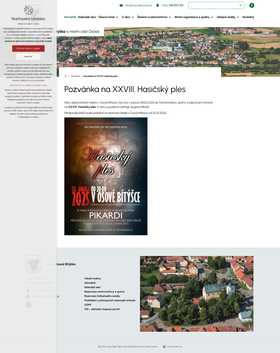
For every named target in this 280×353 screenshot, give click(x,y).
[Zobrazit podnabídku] (117, 17)
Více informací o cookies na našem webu (28, 85)
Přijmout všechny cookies (28, 48)
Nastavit (28, 56)
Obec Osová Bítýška (61, 264)
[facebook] (251, 5)
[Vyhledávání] (216, 5)
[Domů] (66, 75)
